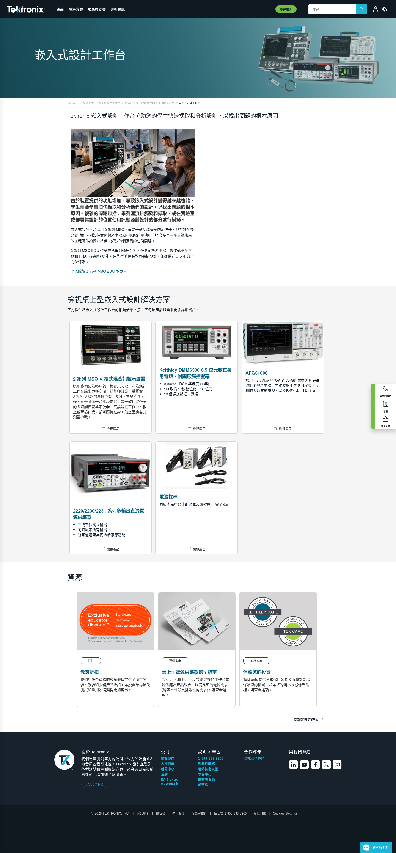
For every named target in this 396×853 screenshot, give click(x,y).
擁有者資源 (206, 779)
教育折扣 (89, 672)
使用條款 (178, 813)
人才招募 (167, 763)
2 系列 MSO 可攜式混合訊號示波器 (109, 378)
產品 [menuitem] (60, 9)
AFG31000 (256, 372)
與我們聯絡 (206, 763)
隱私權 (160, 813)
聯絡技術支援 (208, 769)
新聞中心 (167, 769)
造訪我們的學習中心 (306, 719)
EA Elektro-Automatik (170, 781)
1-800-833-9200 (210, 758)
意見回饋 (260, 813)
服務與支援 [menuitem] (97, 9)
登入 (373, 10)
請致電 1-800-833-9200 (230, 813)
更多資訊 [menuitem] (117, 9)
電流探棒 (168, 496)
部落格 (203, 785)
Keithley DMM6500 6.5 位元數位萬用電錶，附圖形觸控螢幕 (195, 372)
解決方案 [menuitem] (76, 9)
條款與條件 (199, 813)
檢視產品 (113, 428)
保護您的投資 (257, 672)
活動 (164, 774)
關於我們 (167, 758)
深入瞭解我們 (95, 784)
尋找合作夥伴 (254, 758)
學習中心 (204, 774)
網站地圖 (143, 813)
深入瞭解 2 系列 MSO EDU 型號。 (99, 271)
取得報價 (286, 9)
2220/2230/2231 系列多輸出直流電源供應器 (108, 513)
